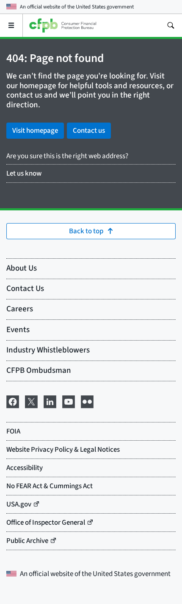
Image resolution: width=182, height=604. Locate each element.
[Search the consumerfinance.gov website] (170, 25)
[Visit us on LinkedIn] (50, 401)
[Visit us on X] (31, 401)
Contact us (89, 131)
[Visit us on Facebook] (12, 401)
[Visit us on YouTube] (68, 401)
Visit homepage (35, 131)
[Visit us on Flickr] (87, 401)
